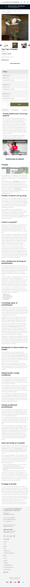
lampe (12, 265)
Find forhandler (6, 569)
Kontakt (5, 560)
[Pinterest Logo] (14, 537)
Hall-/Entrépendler (7, 298)
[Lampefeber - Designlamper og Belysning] (11, 2)
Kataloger (5, 562)
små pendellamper (18, 448)
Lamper (5, 541)
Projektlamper (6, 550)
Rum (4, 544)
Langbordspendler (7, 295)
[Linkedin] (11, 537)
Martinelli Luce (16, 395)
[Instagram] (8, 537)
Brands (5, 546)
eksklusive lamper (14, 450)
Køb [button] (19, 104)
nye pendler (20, 216)
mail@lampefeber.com (11, 519)
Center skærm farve (15, 63)
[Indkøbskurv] (24, 2)
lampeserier (23, 450)
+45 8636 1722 (9, 521)
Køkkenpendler (6, 294)
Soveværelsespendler (8, 296)
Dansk (6, 572)
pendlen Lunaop (11, 320)
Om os (5, 558)
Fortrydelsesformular (8, 567)
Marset (9, 395)
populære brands (21, 355)
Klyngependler (6, 299)
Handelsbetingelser (7, 565)
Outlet (4, 548)
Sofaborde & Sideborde (8, 553)
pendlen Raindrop (14, 326)
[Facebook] (4, 537)
